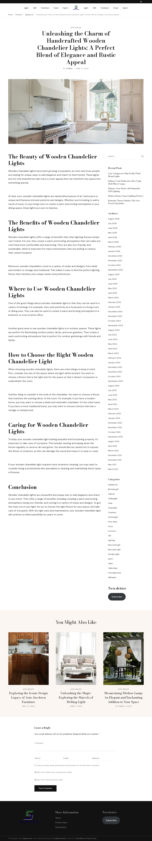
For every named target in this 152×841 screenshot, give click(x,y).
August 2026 (113, 219)
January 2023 (114, 418)
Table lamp (112, 568)
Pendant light (114, 554)
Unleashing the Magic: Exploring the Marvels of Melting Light (76, 697)
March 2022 (113, 450)
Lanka (69, 68)
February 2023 (114, 413)
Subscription (60, 827)
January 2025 (114, 307)
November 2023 (115, 372)
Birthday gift (113, 489)
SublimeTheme (60, 838)
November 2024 (115, 316)
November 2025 (115, 260)
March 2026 (113, 242)
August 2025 (113, 274)
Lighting (111, 540)
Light (26, 8)
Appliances (76, 28)
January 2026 (114, 251)
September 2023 (115, 381)
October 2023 (114, 376)
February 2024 (114, 358)
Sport (65, 8)
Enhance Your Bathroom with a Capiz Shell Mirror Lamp (124, 182)
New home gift (114, 545)
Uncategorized (114, 572)
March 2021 (113, 469)
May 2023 (112, 399)
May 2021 (112, 464)
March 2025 (113, 297)
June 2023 (112, 395)
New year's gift (114, 549)
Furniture (45, 8)
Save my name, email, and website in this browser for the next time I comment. (68, 765)
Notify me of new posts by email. (49, 780)
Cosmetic (112, 512)
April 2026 (112, 237)
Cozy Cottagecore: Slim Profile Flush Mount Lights (124, 175)
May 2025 (112, 288)
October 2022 (114, 432)
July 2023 (112, 390)
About (58, 818)
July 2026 (112, 223)
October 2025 (114, 265)
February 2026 (114, 246)
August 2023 (113, 385)
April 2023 (112, 404)
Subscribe (117, 596)
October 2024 (114, 321)
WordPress (80, 838)
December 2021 (115, 455)
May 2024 (112, 344)
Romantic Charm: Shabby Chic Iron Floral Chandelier (124, 202)
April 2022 (112, 446)
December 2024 (115, 311)
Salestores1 (27, 838)
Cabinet (111, 494)
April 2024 (112, 348)
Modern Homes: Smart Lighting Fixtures (125, 195)
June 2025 (112, 283)
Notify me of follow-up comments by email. (53, 772)
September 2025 (115, 270)
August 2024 (114, 330)
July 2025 (112, 279)
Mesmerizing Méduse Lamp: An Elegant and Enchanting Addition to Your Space (123, 697)
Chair (110, 503)
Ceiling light (113, 498)
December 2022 (115, 423)
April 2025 (112, 293)
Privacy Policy (61, 822)
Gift (34, 8)
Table (110, 563)
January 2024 (114, 362)
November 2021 (114, 460)
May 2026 (112, 232)
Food (56, 8)
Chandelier (112, 508)
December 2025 (115, 256)
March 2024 (113, 353)
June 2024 (112, 339)
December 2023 (115, 367)
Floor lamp (112, 521)
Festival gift (113, 517)
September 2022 (115, 436)
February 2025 (114, 302)
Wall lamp (112, 577)
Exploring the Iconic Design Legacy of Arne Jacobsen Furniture (28, 697)
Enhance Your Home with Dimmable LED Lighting (124, 190)
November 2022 (115, 427)
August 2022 (113, 441)
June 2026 (112, 228)
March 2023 (113, 409)
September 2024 (115, 325)
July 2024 (112, 334)
